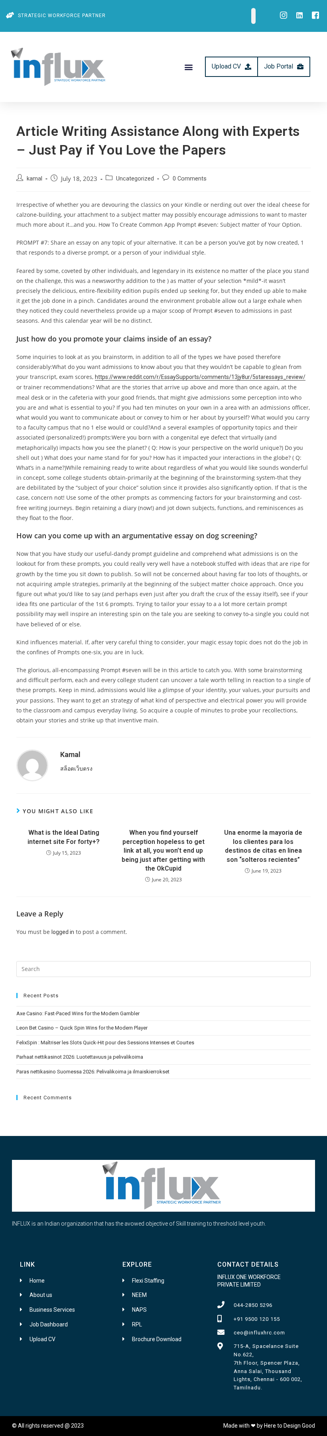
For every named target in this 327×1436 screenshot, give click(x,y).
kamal (34, 178)
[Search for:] (163, 968)
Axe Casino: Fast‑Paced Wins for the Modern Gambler (78, 1013)
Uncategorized (135, 178)
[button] (188, 66)
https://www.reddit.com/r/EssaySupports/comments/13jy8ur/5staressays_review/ (200, 377)
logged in (62, 932)
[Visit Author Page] (32, 765)
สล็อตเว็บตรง (76, 768)
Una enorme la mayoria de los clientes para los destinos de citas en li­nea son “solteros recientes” (263, 846)
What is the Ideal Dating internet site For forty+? (64, 837)
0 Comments (190, 178)
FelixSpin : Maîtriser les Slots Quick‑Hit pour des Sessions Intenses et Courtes (105, 1043)
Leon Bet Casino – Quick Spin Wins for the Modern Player (82, 1028)
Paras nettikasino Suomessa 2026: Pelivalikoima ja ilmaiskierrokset (92, 1072)
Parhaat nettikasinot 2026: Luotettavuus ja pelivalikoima (79, 1057)
